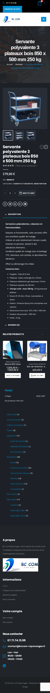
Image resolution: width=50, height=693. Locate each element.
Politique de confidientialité (14, 590)
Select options (12, 375)
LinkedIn (15, 204)
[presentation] (6, 108)
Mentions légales (10, 595)
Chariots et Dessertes (23, 184)
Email (25, 204)
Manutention (40, 184)
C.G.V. (5, 586)
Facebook (5, 204)
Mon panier (7, 622)
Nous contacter (9, 599)
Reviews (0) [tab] (14, 325)
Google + (20, 204)
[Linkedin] (4, 666)
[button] (37, 334)
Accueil (9, 64)
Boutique (19, 64)
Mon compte (8, 617)
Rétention (42, 364)
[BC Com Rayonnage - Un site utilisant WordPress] (11, 19)
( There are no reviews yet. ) (26, 166)
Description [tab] (14, 214)
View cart (40, 396)
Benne (8, 362)
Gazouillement (10, 204)
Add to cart (29, 193)
